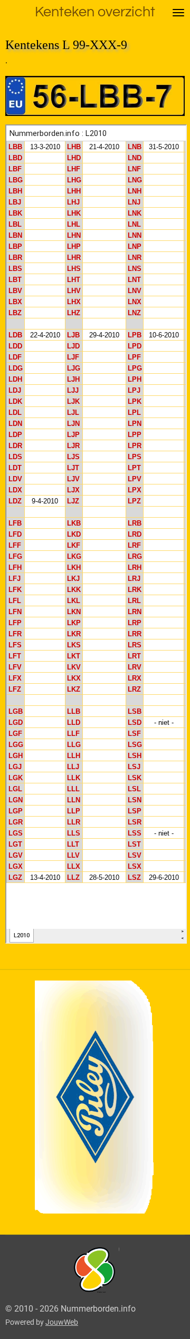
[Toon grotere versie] (95, 1270)
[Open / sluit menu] (178, 12)
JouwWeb (61, 1322)
